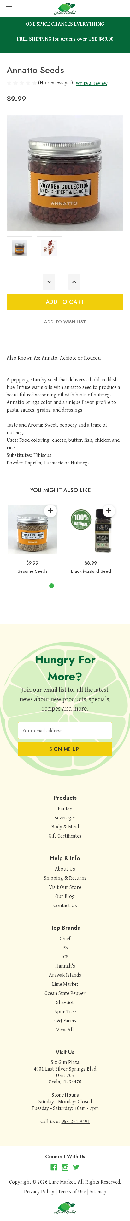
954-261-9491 (76, 1121)
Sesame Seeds (33, 571)
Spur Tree (65, 1011)
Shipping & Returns (65, 878)
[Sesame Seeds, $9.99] (32, 529)
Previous (8, 538)
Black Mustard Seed (91, 571)
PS (65, 947)
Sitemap (98, 1191)
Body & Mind (65, 826)
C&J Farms (65, 1020)
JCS (65, 956)
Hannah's (65, 965)
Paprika (33, 462)
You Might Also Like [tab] (60, 490)
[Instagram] (65, 1167)
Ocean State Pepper (65, 993)
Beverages (65, 817)
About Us (65, 868)
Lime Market (65, 984)
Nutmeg (79, 462)
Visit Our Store (65, 887)
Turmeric (53, 462)
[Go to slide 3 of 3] (71, 585)
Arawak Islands (65, 975)
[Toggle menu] (8, 8)
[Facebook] (53, 1167)
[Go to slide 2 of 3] (61, 585)
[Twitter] (76, 1167)
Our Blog (65, 896)
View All (65, 1029)
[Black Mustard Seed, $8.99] (91, 529)
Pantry (65, 808)
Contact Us (65, 905)
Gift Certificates (65, 835)
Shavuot (65, 1002)
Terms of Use (72, 1191)
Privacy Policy (39, 1191)
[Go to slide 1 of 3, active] (51, 585)
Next (115, 538)
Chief (65, 938)
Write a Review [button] (91, 83)
